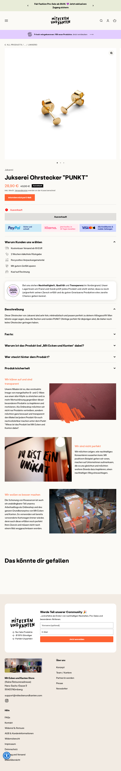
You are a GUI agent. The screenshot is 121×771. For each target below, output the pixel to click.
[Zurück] (27, 5)
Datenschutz (11, 749)
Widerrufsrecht (12, 738)
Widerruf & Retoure (14, 727)
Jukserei (9, 169)
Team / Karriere (64, 672)
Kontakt (9, 722)
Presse (59, 683)
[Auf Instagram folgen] (7, 701)
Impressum (10, 743)
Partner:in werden (65, 677)
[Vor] (93, 5)
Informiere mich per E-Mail (19, 197)
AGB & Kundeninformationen (19, 733)
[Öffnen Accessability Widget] (6, 755)
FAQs (7, 717)
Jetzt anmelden (76, 639)
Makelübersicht (12, 759)
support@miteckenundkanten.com (23, 695)
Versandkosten (21, 190)
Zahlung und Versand (15, 754)
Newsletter (62, 688)
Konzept (60, 667)
